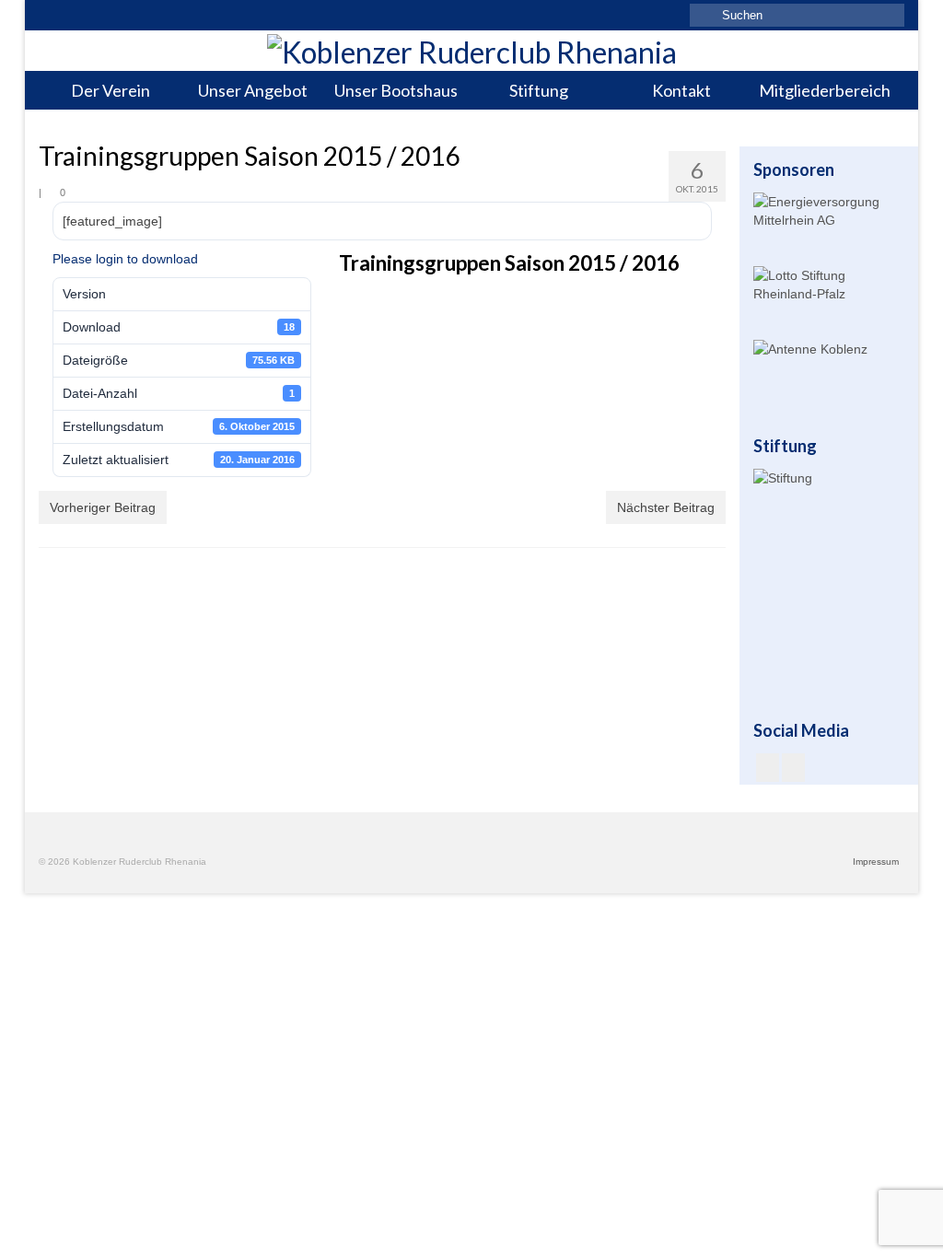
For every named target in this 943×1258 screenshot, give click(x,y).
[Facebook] (767, 767)
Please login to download (125, 258)
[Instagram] (793, 767)
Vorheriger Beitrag (103, 507)
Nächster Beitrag (666, 507)
